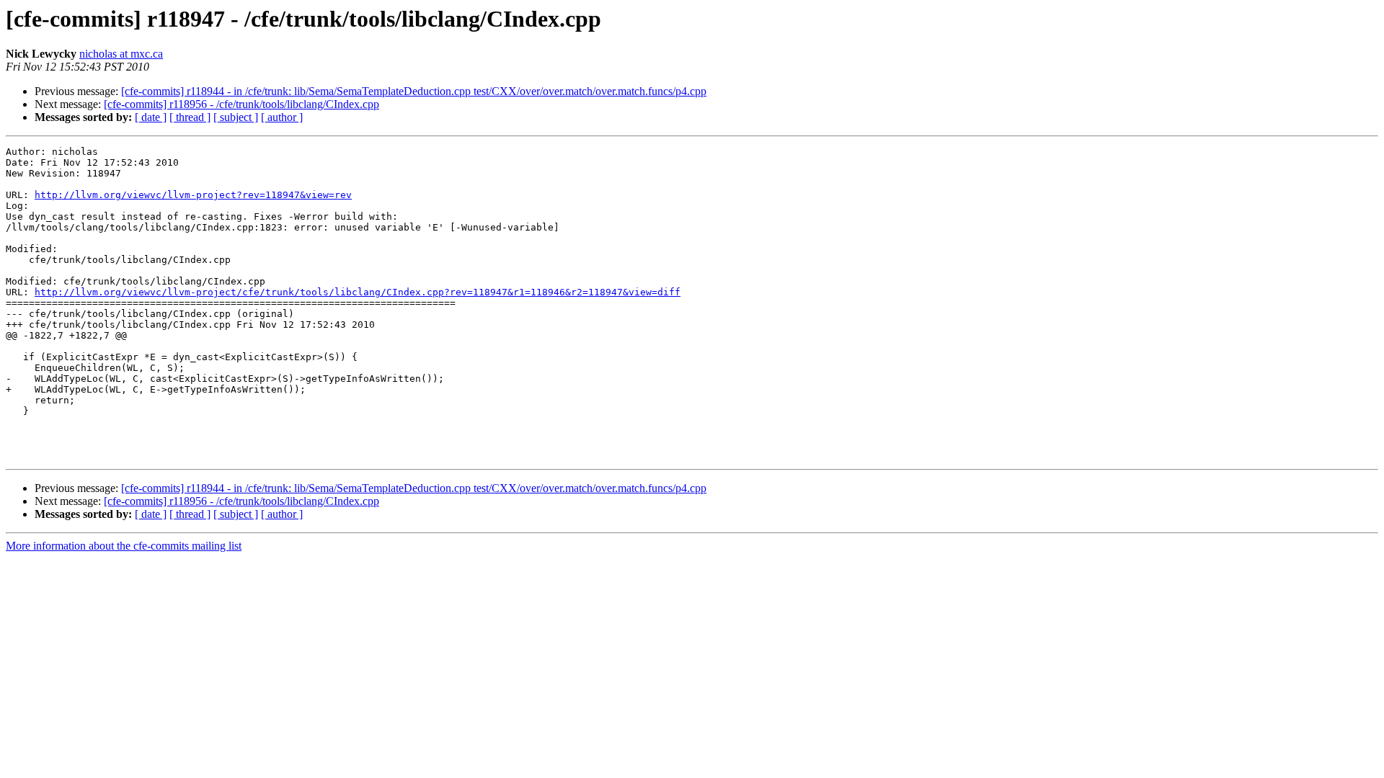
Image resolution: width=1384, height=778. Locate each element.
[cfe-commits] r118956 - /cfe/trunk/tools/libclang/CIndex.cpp (241, 104)
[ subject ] (235, 117)
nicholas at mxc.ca (121, 54)
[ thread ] (189, 117)
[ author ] (282, 117)
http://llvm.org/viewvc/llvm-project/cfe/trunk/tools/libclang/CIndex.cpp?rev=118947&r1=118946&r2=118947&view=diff (357, 292)
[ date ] (151, 117)
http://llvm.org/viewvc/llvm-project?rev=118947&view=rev (193, 194)
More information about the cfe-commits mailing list (123, 546)
